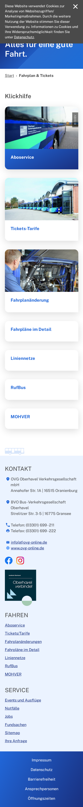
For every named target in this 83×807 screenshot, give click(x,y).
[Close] (75, 6)
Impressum (42, 760)
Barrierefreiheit (41, 779)
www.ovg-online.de (27, 548)
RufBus (18, 387)
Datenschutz (42, 769)
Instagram (20, 560)
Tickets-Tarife (25, 228)
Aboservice (22, 157)
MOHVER (20, 416)
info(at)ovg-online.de (29, 542)
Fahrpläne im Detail (31, 329)
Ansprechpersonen (41, 789)
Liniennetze (23, 358)
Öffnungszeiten (41, 798)
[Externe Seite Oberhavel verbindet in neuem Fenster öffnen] (21, 587)
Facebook (9, 560)
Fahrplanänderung (30, 300)
